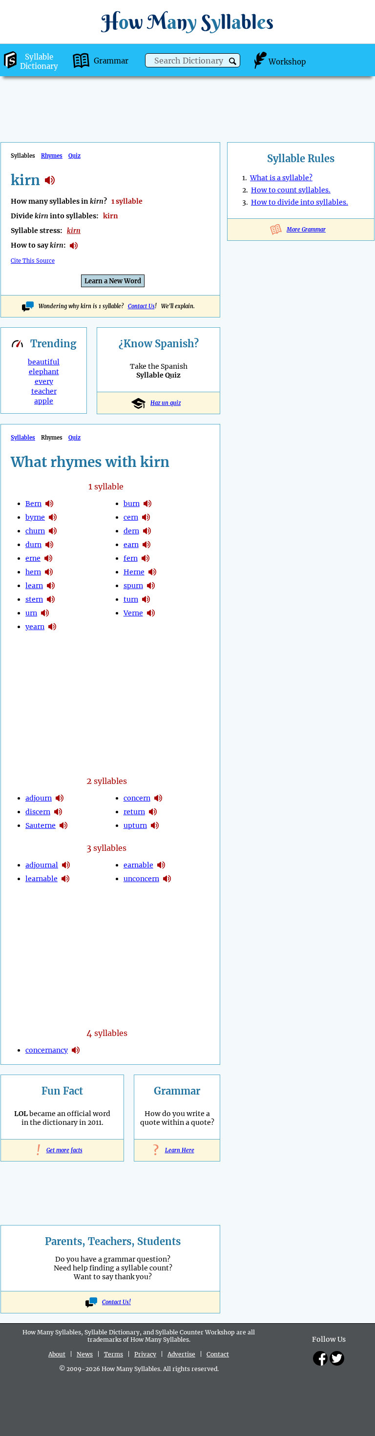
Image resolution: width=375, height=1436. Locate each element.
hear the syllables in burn (147, 503)
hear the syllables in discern (58, 812)
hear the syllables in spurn (151, 585)
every (44, 381)
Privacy (145, 1354)
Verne (133, 613)
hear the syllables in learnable (65, 879)
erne (33, 558)
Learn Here (177, 1150)
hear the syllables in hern (49, 572)
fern (131, 558)
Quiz (74, 155)
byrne (35, 517)
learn (34, 585)
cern (131, 517)
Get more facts (62, 1150)
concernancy (46, 1050)
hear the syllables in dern (147, 531)
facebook (320, 1358)
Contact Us (141, 306)
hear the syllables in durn (49, 544)
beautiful (44, 362)
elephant (44, 371)
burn (132, 503)
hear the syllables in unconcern (167, 879)
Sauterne (40, 825)
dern (131, 531)
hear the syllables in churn (53, 531)
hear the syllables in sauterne (63, 825)
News (85, 1354)
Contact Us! (116, 1302)
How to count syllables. (291, 190)
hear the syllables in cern (146, 517)
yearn (34, 626)
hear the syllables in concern (158, 798)
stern (34, 599)
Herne (134, 572)
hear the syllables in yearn (52, 627)
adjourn (38, 798)
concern (137, 798)
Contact (218, 1354)
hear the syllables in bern (49, 503)
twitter (337, 1358)
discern (37, 811)
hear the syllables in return (153, 812)
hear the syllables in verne (151, 613)
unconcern (141, 878)
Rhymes (51, 155)
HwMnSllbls (187, 22)
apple (43, 401)
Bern (33, 503)
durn (33, 544)
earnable (138, 865)
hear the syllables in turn (146, 599)
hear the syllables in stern (51, 599)
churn (35, 531)
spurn (133, 585)
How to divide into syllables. (299, 202)
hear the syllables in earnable (161, 865)
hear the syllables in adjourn (59, 798)
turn (131, 599)
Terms (113, 1354)
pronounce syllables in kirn (74, 246)
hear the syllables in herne (152, 572)
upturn (135, 825)
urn (31, 613)
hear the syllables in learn (51, 585)
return (134, 811)
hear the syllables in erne (48, 558)
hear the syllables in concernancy (76, 1050)
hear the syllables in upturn (155, 825)
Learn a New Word (112, 281)
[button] (232, 61)
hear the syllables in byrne (53, 517)
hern (33, 572)
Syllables (23, 437)
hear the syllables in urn (45, 613)
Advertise (181, 1354)
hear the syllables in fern (145, 558)
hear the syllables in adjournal (66, 865)
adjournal (41, 865)
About (56, 1354)
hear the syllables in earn (146, 544)
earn (131, 544)
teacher (44, 391)
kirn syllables (50, 180)
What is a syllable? (281, 177)
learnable (41, 878)
